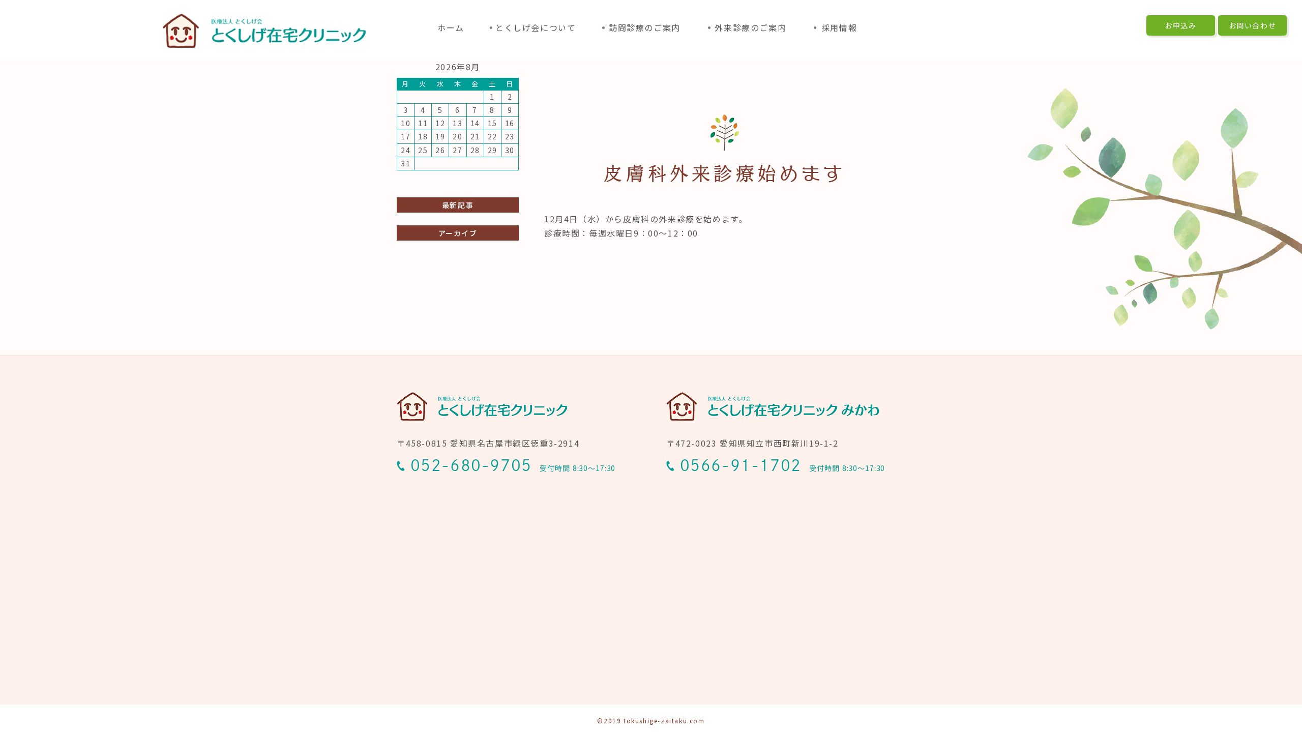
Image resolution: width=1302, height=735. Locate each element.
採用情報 (839, 27)
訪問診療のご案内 (644, 27)
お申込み (1180, 25)
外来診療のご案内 (750, 27)
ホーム (450, 27)
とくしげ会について (535, 27)
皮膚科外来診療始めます (724, 173)
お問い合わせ (1253, 25)
